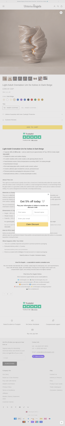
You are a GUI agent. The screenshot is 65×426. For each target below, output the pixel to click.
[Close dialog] (48, 194)
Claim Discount (32, 224)
